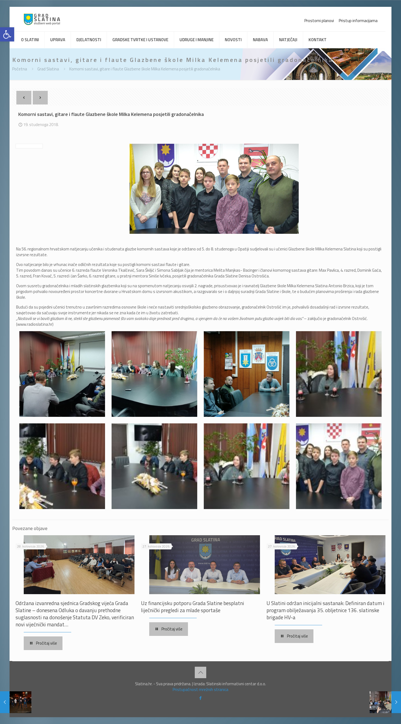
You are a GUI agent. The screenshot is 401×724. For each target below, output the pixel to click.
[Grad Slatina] (42, 19)
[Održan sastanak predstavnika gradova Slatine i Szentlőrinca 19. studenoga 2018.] (385, 702)
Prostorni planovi (319, 21)
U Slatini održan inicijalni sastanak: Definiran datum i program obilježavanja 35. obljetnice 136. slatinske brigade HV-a (325, 610)
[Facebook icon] (201, 698)
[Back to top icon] (200, 672)
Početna (19, 69)
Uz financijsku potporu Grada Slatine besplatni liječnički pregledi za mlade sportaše (192, 606)
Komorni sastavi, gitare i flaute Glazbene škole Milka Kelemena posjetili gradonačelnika (144, 69)
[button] (7, 34)
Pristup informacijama (358, 21)
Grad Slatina (48, 69)
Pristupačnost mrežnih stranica (200, 689)
